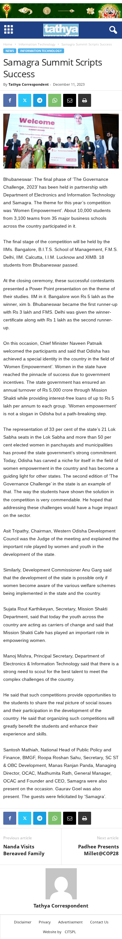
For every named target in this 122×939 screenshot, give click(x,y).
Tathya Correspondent (28, 84)
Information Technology (37, 44)
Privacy (45, 922)
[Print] (84, 100)
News (10, 51)
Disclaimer (22, 922)
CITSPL (70, 931)
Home (7, 44)
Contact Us (99, 922)
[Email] (69, 100)
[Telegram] (39, 100)
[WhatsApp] (54, 100)
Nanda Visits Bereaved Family (24, 850)
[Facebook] (9, 100)
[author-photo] (61, 883)
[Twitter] (24, 100)
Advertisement (70, 922)
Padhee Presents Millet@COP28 (98, 850)
